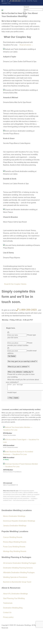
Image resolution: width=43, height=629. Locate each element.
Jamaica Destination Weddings (14, 526)
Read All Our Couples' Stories (15, 284)
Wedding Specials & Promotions (15, 577)
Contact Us (7, 612)
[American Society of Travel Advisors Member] (21, 465)
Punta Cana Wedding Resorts (14, 547)
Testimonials (7, 603)
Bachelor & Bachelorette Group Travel (17, 582)
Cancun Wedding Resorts (12, 537)
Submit (16, 398)
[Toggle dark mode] (24, 12)
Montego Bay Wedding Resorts (14, 551)
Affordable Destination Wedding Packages (19, 572)
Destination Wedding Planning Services (18, 568)
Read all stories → (26, 45)
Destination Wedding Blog (13, 608)
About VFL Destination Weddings (15, 594)
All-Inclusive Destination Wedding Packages (19, 563)
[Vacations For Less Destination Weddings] (12, 11)
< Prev (10, 398)
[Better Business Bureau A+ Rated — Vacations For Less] (21, 453)
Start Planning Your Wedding (14, 598)
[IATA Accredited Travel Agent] (21, 441)
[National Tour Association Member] (21, 428)
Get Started (11, 356)
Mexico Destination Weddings (14, 516)
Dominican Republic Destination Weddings (19, 521)
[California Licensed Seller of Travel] (10, 478)
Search (26, 7)
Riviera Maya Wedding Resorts (14, 542)
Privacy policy (8, 617)
